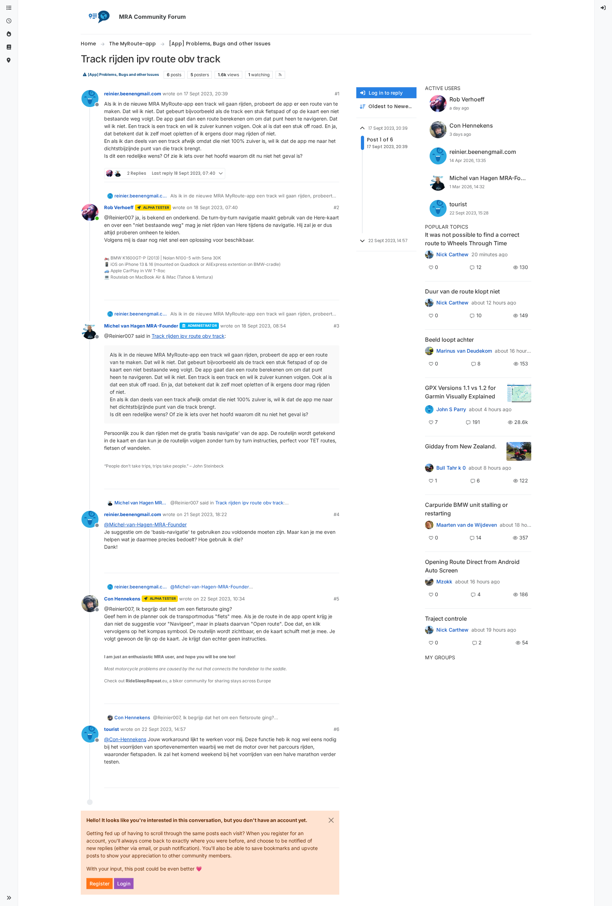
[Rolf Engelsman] (429, 302)
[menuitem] (603, 8)
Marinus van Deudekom (464, 350)
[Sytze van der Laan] (429, 524)
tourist (111, 729)
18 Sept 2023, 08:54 (264, 326)
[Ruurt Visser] (429, 630)
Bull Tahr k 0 (451, 467)
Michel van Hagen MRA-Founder (141, 326)
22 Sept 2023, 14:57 (164, 729)
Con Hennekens (122, 599)
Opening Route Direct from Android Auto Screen (472, 566)
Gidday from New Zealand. (461, 446)
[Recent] (9, 21)
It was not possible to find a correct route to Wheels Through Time (472, 239)
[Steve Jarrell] (429, 409)
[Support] (9, 47)
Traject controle (446, 618)
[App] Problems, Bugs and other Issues (123, 74)
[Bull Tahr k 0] (429, 468)
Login (123, 883)
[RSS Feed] (280, 75)
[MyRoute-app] (9, 60)
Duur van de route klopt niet (462, 291)
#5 (336, 599)
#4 (336, 514)
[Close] (331, 820)
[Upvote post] (308, 173)
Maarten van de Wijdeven (466, 524)
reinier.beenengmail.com (132, 93)
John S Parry (451, 409)
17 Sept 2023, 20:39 (206, 93)
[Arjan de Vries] (429, 351)
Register (99, 883)
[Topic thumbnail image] (519, 393)
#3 (336, 326)
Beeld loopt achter (449, 339)
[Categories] (9, 8)
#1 (337, 93)
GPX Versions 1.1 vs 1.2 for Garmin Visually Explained (460, 392)
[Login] (603, 8)
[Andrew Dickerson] (429, 581)
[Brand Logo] (98, 17)
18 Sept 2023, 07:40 (216, 207)
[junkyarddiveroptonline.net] (429, 254)
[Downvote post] (333, 173)
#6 (336, 729)
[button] (9, 898)
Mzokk (444, 581)
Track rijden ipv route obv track (188, 336)
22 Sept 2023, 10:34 (222, 599)
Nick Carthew (452, 254)
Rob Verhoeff (119, 207)
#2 (336, 207)
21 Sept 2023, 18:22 (205, 514)
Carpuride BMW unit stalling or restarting (466, 509)
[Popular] (9, 34)
